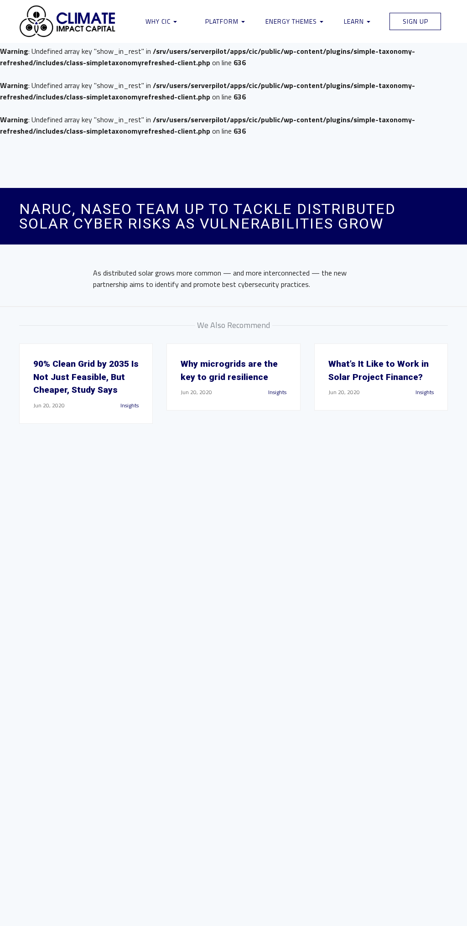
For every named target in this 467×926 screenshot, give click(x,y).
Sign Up (415, 21)
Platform (222, 21)
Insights (129, 405)
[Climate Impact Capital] (67, 21)
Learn (355, 21)
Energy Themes (292, 21)
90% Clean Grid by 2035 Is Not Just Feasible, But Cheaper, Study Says (86, 377)
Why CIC (158, 21)
